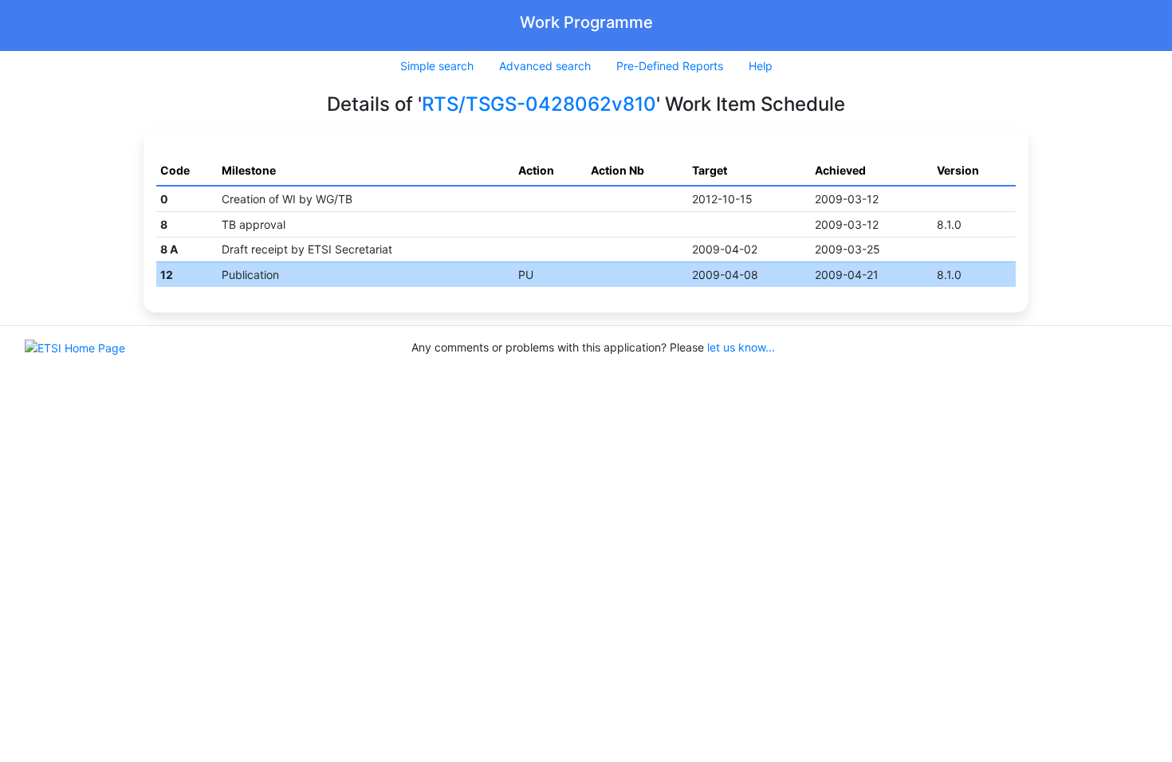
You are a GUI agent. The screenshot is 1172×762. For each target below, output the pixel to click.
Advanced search (545, 66)
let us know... (741, 347)
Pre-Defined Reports (669, 66)
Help (761, 66)
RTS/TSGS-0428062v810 (539, 104)
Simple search (437, 66)
